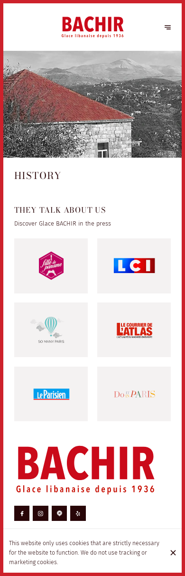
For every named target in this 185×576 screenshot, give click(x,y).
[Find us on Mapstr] (59, 513)
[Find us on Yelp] (78, 513)
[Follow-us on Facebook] (22, 513)
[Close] (173, 553)
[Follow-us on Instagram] (40, 513)
